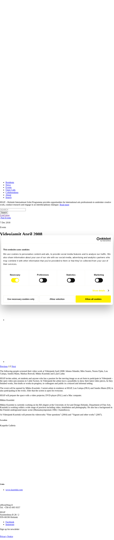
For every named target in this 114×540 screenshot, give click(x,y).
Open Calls (10, 190)
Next (14, 366)
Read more (64, 205)
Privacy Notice (6, 536)
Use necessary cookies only (20, 299)
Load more (5, 215)
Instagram (10, 524)
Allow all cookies (93, 299)
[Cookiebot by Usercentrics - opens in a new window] (98, 239)
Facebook (10, 522)
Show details (98, 290)
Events (9, 187)
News (8, 185)
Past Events (5, 218)
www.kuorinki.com (14, 490)
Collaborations (12, 192)
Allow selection (57, 299)
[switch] (43, 280)
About (8, 195)
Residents (10, 182)
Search (9, 197)
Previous (4, 366)
